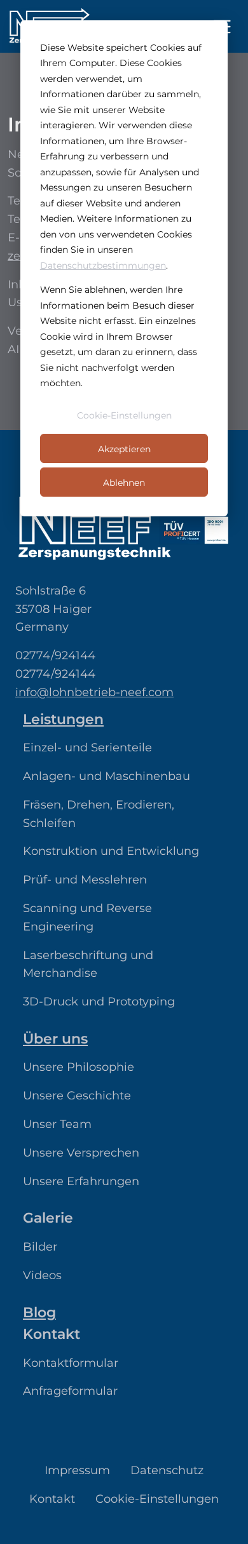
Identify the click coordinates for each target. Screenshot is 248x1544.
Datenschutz (166, 1470)
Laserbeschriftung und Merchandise (88, 964)
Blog (39, 1312)
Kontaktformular (70, 1363)
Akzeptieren (124, 449)
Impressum (77, 1470)
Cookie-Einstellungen (124, 415)
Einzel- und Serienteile (87, 748)
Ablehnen (124, 482)
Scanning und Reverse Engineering (87, 917)
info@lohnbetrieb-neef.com (94, 692)
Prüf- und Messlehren (85, 880)
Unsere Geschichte (77, 1096)
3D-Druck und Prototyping (99, 1002)
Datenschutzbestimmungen (103, 265)
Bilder (40, 1247)
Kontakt (52, 1499)
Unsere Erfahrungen (81, 1181)
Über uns (55, 1038)
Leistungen (63, 719)
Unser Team (57, 1124)
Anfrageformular (70, 1391)
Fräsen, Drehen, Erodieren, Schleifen (98, 814)
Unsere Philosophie (78, 1067)
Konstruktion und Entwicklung (111, 851)
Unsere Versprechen (81, 1153)
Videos (42, 1275)
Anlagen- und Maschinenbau (106, 776)
